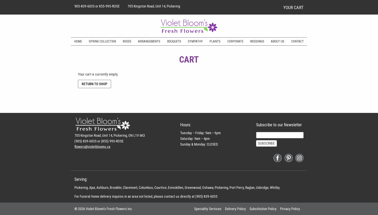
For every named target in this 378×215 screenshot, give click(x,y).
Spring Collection (102, 41)
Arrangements (149, 41)
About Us (277, 41)
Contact (297, 41)
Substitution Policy (263, 209)
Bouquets (174, 41)
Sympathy (195, 41)
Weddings (257, 41)
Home (78, 41)
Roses (127, 41)
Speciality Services (207, 209)
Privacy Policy (290, 209)
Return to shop (94, 84)
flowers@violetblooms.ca (92, 147)
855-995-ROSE (109, 6)
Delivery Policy (235, 209)
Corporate (235, 41)
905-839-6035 (84, 6)
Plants (214, 41)
